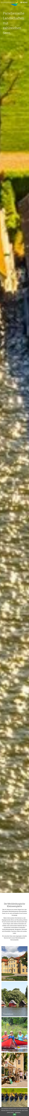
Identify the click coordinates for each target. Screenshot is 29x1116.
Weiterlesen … (18, 1112)
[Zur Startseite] (14, 3)
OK (14, 1114)
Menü (25, 2)
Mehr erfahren (9, 976)
